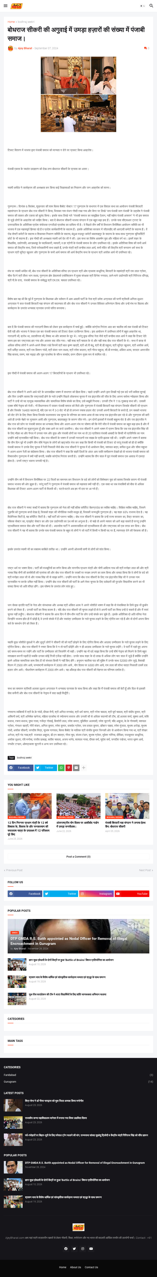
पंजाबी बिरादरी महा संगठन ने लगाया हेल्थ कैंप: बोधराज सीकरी (125, 824)
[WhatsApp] (61, 768)
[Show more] (83, 768)
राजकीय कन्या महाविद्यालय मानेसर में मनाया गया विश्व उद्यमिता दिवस (56, 1118)
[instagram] (82, 1249)
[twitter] (74, 1249)
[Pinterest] (68, 768)
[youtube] (91, 1249)
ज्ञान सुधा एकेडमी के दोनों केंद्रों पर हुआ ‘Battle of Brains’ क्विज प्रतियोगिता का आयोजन (71, 959)
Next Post (145, 870)
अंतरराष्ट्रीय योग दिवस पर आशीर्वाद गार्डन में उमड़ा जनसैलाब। (77, 824)
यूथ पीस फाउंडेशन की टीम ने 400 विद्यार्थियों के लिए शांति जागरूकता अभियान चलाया (67, 994)
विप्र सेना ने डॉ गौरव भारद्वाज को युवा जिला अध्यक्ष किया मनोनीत (54, 1100)
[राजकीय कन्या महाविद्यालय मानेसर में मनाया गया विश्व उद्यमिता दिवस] (13, 1122)
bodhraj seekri (26, 21)
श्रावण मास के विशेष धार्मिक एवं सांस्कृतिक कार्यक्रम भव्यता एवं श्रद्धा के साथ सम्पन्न (67, 977)
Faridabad (78, 1074)
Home (11, 21)
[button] (5, 6)
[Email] (76, 768)
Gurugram (78, 1081)
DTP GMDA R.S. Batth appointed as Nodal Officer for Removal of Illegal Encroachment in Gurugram (85, 1162)
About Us (75, 1267)
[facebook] (66, 1249)
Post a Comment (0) (78, 856)
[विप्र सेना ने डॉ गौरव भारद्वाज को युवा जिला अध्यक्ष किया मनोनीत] (13, 1105)
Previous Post (14, 870)
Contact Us (91, 1267)
